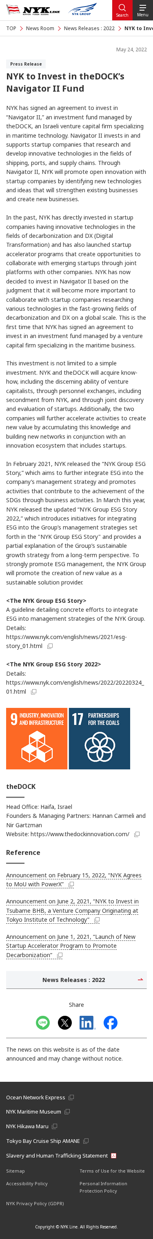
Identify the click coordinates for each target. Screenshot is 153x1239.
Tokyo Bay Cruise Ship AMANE (43, 1141)
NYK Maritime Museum (33, 1111)
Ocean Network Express (35, 1097)
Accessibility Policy (27, 1183)
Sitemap (15, 1171)
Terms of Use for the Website (112, 1171)
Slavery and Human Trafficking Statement (57, 1155)
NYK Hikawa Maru (27, 1126)
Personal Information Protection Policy (103, 1187)
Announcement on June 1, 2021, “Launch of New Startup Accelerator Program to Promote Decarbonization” (70, 946)
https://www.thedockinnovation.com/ (80, 834)
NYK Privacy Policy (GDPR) (35, 1203)
